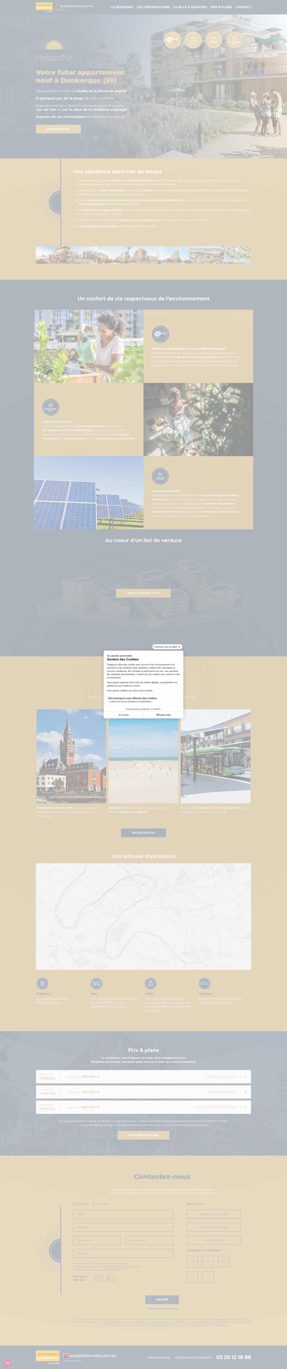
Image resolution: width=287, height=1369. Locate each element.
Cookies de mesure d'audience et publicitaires (130, 701)
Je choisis (123, 714)
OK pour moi (163, 714)
